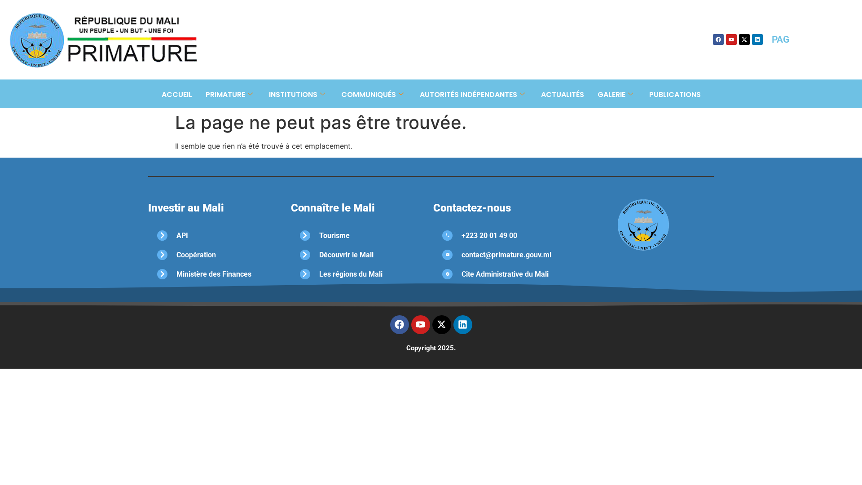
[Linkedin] (757, 39)
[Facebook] (718, 39)
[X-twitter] (744, 39)
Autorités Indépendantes (468, 94)
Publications (675, 94)
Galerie (611, 94)
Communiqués (368, 94)
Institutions (293, 94)
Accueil (177, 94)
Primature (225, 94)
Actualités (562, 94)
